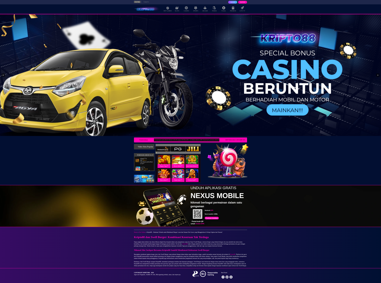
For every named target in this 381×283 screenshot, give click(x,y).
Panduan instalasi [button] (212, 218)
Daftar (242, 2)
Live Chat (137, 2)
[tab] (163, 149)
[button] (3, 75)
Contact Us (146, 2)
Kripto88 (185, 244)
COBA (164, 157)
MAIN (164, 161)
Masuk (232, 2)
